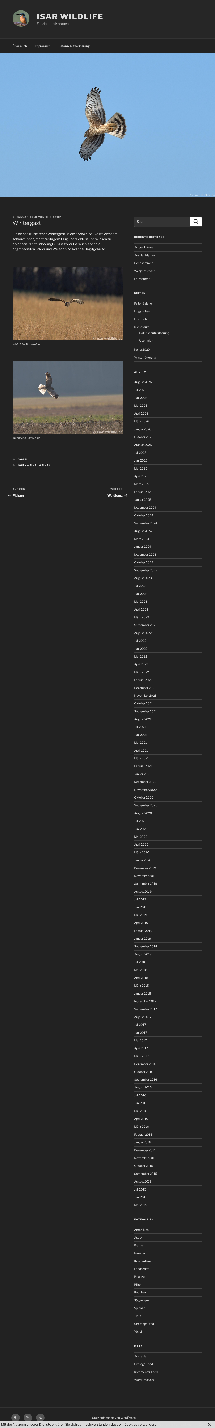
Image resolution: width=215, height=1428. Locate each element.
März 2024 (141, 539)
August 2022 (143, 633)
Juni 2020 (141, 829)
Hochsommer (143, 263)
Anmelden (141, 1356)
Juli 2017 (140, 1024)
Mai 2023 (140, 601)
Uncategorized (144, 1324)
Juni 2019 (140, 907)
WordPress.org (144, 1379)
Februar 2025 (143, 492)
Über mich (20, 46)
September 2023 (145, 570)
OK (201, 1425)
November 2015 (145, 1158)
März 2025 (141, 484)
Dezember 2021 (145, 688)
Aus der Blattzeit (145, 255)
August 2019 (143, 891)
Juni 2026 (140, 397)
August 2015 (143, 1181)
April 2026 (141, 413)
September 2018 (145, 946)
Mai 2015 (140, 1205)
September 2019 (145, 883)
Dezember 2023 (145, 554)
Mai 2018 (140, 970)
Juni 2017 (140, 1032)
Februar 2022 (143, 680)
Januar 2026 (142, 429)
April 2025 (141, 476)
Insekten (140, 1253)
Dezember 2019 (145, 868)
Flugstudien (142, 311)
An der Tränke (143, 247)
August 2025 (143, 444)
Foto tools (140, 319)
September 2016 (145, 1079)
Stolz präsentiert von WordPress (114, 1417)
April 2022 (141, 664)
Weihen (45, 465)
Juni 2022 (140, 648)
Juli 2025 (140, 452)
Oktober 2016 (143, 1072)
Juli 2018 (140, 962)
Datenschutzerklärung (74, 46)
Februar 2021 (143, 766)
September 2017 (145, 1009)
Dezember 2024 (145, 507)
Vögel (23, 459)
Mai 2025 (140, 468)
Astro (138, 1237)
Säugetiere (141, 1300)
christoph (54, 216)
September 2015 (145, 1173)
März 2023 (141, 617)
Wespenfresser (144, 271)
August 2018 (143, 954)
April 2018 (141, 977)
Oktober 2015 (143, 1165)
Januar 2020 (142, 860)
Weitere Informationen (176, 1425)
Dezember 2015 (145, 1150)
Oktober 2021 (143, 703)
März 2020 (141, 852)
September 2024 (145, 523)
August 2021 (142, 719)
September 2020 (145, 805)
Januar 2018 (142, 993)
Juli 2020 (140, 821)
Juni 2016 (140, 1103)
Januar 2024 (142, 546)
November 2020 (145, 789)
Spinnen (139, 1308)
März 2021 (141, 758)
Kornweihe (27, 465)
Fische (138, 1245)
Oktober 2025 (143, 437)
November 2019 (145, 876)
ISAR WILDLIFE (70, 16)
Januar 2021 (142, 774)
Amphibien (141, 1229)
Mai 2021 (140, 742)
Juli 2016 (140, 1095)
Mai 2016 (140, 1111)
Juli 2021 (140, 727)
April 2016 (141, 1119)
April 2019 (141, 923)
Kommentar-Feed (146, 1372)
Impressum (42, 46)
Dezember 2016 (145, 1064)
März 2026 (141, 421)
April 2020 (141, 844)
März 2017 (141, 1056)
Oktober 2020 (143, 797)
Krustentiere (142, 1261)
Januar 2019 (142, 938)
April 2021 (141, 750)
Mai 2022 (140, 656)
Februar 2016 (143, 1134)
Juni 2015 (140, 1197)
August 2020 (143, 813)
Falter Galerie (143, 303)
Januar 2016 (142, 1142)
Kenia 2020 (142, 349)
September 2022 (145, 625)
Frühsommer (142, 278)
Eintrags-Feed (143, 1364)
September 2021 (145, 711)
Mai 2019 (140, 915)
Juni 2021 (140, 735)
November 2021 (145, 695)
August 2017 (142, 1017)
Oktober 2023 (143, 562)
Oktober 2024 (143, 515)
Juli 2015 (140, 1189)
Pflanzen (140, 1276)
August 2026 (143, 382)
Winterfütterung (145, 357)
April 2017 (141, 1048)
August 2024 (143, 531)
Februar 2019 (143, 931)
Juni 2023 (140, 593)
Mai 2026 (140, 405)
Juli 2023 (140, 586)
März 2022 (141, 672)
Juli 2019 (140, 899)
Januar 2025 (142, 499)
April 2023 (141, 609)
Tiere (137, 1316)
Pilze (137, 1284)
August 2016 (143, 1087)
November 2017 (145, 1001)
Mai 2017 (140, 1040)
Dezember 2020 (145, 781)
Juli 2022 (140, 640)
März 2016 (141, 1126)
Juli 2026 (140, 390)
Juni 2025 (140, 460)
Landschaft (141, 1269)
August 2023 (143, 578)
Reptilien (140, 1292)
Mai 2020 (140, 836)
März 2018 (141, 985)
